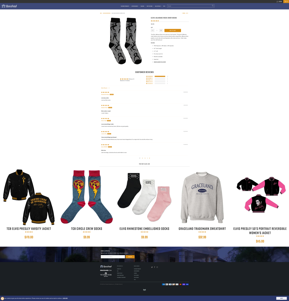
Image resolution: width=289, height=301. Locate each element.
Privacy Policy (119, 273)
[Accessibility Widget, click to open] (2, 298)
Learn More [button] (65, 298)
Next (187, 13)
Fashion (142, 6)
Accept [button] (281, 298)
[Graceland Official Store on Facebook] (155, 267)
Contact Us (119, 269)
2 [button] (142, 158)
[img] (105, 92)
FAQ (117, 271)
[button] (155, 21)
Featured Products (125, 6)
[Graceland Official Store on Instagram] (157, 267)
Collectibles (158, 6)
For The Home (150, 6)
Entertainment (135, 6)
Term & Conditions (120, 275)
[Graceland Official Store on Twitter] (152, 267)
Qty (152, 27)
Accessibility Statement (121, 277)
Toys (164, 6)
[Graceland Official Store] (24, 6)
